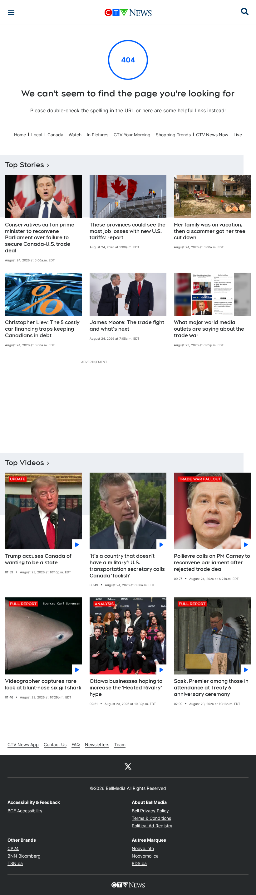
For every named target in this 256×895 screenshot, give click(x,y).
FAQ (75, 744)
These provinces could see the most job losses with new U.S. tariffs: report (127, 231)
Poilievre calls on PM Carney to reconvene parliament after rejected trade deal (212, 562)
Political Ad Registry (152, 825)
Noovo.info (143, 848)
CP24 (13, 848)
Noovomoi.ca (145, 856)
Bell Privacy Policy (150, 810)
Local (36, 134)
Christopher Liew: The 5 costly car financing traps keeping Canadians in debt (42, 328)
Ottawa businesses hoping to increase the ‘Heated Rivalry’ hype (126, 687)
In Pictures (97, 134)
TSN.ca (15, 863)
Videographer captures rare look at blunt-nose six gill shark (43, 684)
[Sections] (11, 12)
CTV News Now (212, 134)
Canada (55, 134)
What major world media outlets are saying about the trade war (209, 328)
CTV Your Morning (132, 134)
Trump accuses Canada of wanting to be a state (38, 559)
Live (238, 134)
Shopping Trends (173, 134)
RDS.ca (139, 863)
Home (20, 134)
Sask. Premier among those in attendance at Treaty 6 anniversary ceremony (211, 687)
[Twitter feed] (128, 766)
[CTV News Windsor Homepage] (128, 12)
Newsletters (97, 744)
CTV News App (23, 744)
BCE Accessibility (24, 810)
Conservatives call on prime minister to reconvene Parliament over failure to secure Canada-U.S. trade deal (39, 238)
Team (120, 744)
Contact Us (55, 744)
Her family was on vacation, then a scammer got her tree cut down (209, 231)
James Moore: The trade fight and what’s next (127, 325)
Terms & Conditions (151, 818)
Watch (75, 134)
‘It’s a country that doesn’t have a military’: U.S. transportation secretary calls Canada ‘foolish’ (127, 565)
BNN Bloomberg (24, 856)
